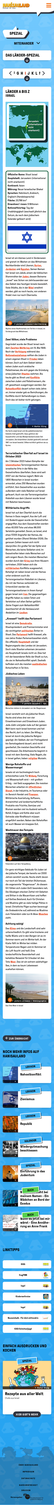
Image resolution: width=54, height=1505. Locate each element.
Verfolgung (20, 351)
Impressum (28, 1472)
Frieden (33, 359)
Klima (13, 928)
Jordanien (11, 269)
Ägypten (25, 269)
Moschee (43, 914)
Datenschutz (28, 1478)
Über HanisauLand (28, 1465)
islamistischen (13, 465)
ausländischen (39, 664)
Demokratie (26, 623)
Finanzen (33, 794)
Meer (13, 961)
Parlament (21, 634)
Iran (25, 594)
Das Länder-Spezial (23, 55)
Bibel (31, 287)
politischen (27, 630)
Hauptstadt (24, 641)
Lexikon (23, 612)
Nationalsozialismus (16, 355)
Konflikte (35, 377)
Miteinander (24, 43)
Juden (25, 276)
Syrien (37, 265)
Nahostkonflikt (13, 388)
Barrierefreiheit (28, 1485)
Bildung (32, 776)
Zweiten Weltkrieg (20, 348)
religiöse (32, 758)
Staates (26, 373)
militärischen (13, 568)
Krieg (27, 560)
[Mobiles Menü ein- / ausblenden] (48, 5)
